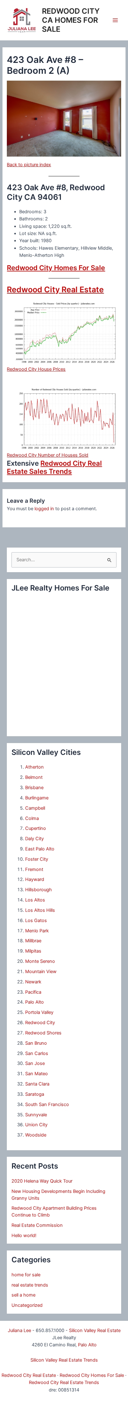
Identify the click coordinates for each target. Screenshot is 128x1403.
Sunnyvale (36, 1115)
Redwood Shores (43, 1033)
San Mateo (36, 1073)
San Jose (35, 1063)
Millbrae (33, 941)
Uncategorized (27, 1305)
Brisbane (34, 787)
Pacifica (33, 992)
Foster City (36, 859)
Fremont (34, 869)
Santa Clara (37, 1084)
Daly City (34, 838)
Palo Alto (34, 1002)
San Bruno (36, 1043)
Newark (33, 982)
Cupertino (35, 828)
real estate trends (29, 1285)
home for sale (25, 1275)
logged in (44, 508)
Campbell (35, 808)
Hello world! (23, 1235)
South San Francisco (47, 1104)
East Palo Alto (39, 849)
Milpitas (33, 951)
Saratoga (34, 1094)
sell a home (23, 1295)
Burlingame (36, 798)
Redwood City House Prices (36, 369)
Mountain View (41, 971)
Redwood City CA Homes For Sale (71, 20)
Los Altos (35, 900)
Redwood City (40, 1022)
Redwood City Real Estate (55, 289)
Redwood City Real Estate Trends (64, 1382)
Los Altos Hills (40, 910)
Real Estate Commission (37, 1225)
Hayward (34, 879)
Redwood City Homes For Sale (56, 268)
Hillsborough (38, 889)
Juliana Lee (19, 1330)
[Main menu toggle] (115, 20)
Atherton (34, 767)
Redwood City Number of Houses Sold (47, 455)
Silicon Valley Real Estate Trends (64, 1360)
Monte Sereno (40, 961)
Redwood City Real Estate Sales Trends (54, 467)
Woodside (35, 1135)
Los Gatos (36, 920)
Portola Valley (39, 1012)
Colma (32, 818)
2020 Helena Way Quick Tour (41, 1181)
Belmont (34, 777)
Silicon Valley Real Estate (95, 1330)
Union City (36, 1125)
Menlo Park (37, 931)
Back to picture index (29, 164)
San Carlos (36, 1053)
